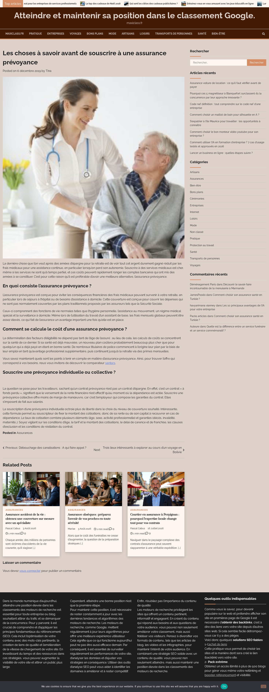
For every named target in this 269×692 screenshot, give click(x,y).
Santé (202, 33)
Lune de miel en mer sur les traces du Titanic (244, 3)
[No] (263, 686)
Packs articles (198, 316)
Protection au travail (202, 245)
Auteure (194, 326)
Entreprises (55, 33)
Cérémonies (197, 198)
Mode (112, 33)
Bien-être (218, 33)
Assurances (25, 433)
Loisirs (145, 33)
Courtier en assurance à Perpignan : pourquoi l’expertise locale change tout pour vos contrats (154, 519)
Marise (71, 528)
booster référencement (220, 675)
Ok (224, 686)
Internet (194, 212)
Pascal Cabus (12, 528)
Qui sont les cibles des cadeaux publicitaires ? (112, 3)
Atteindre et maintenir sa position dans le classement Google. (134, 15)
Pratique (35, 33)
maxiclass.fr (14, 33)
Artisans (128, 33)
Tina (48, 71)
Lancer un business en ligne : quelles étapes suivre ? (221, 152)
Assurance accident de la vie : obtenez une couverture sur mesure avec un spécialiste (29, 519)
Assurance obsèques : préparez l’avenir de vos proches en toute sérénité (89, 519)
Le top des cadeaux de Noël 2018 (61, 3)
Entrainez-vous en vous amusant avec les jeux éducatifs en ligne (178, 3)
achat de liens (218, 644)
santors (110, 363)
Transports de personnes (173, 33)
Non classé (196, 231)
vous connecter (30, 571)
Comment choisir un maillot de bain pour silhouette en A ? (224, 114)
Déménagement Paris (203, 284)
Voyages (75, 33)
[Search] (263, 34)
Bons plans (95, 33)
